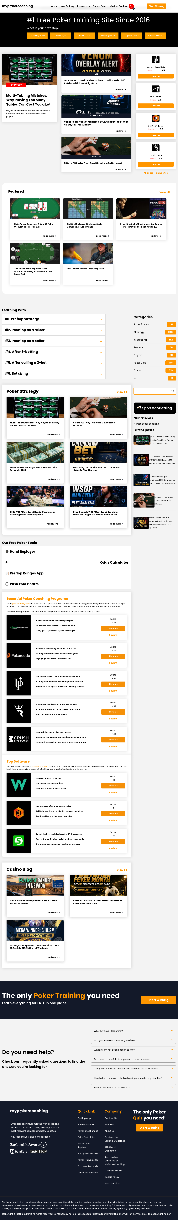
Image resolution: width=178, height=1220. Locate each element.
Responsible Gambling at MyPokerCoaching (115, 1161)
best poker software (41, 766)
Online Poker (99, 6)
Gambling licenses (88, 1172)
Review (149, 70)
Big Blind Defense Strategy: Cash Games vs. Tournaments (84, 225)
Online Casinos (119, 6)
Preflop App (84, 1118)
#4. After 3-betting (54, 351)
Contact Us (111, 1118)
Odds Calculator (86, 1137)
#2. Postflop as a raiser (54, 330)
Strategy (61, 35)
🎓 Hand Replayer (20, 551)
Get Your (155, 126)
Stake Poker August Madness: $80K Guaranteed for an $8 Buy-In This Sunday (96, 123)
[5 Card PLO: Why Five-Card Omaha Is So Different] (98, 407)
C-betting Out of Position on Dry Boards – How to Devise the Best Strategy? (141, 225)
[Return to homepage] (17, 6)
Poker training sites (88, 1160)
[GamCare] (18, 1151)
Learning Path (37, 35)
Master (156, 67)
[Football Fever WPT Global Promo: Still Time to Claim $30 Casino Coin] (98, 885)
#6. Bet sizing (54, 373)
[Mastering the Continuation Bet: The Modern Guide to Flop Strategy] (98, 452)
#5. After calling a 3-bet (54, 362)
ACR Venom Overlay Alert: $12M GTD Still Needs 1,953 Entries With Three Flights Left (94, 82)
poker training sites (21, 603)
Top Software (131, 35)
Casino (138, 370)
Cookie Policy (112, 1177)
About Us (109, 1131)
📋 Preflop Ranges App (24, 573)
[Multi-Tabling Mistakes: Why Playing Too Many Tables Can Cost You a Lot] (35, 407)
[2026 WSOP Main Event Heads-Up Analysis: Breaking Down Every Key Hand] (35, 496)
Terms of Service (114, 1170)
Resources (83, 6)
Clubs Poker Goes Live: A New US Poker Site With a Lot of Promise (33, 225)
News (53, 6)
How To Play (67, 6)
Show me (155, 76)
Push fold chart (86, 1124)
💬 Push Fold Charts (22, 584)
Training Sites (108, 35)
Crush (156, 155)
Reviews (139, 347)
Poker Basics (141, 324)
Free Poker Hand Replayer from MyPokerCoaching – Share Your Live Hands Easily (32, 271)
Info (136, 378)
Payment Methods (88, 1166)
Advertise (110, 1124)
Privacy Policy (112, 1183)
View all (165, 192)
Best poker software (89, 1153)
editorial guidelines (131, 1205)
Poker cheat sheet (88, 1131)
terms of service (36, 1205)
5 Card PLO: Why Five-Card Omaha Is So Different (93, 163)
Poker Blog (140, 362)
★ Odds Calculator (66, 562)
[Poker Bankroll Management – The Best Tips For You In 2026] (35, 452)
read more (120, 89)
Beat (155, 96)
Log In (140, 6)
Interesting (140, 339)
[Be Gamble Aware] (28, 1145)
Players (138, 355)
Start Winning (156, 6)
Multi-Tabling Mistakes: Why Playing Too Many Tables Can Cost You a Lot (28, 100)
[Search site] (172, 6)
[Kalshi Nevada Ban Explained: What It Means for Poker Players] (35, 885)
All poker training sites (156, 172)
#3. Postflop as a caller (54, 341)
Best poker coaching (147, 423)
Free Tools (84, 35)
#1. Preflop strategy (54, 319)
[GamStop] (38, 1151)
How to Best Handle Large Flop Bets (85, 268)
